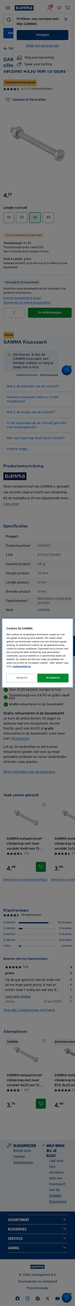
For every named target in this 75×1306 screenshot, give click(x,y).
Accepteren (53, 678)
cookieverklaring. (21, 666)
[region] (37, 653)
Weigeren (22, 678)
